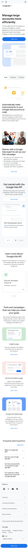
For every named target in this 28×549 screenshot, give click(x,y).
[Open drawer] (2, 2)
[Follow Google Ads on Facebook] (17, 489)
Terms (10, 532)
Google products (18, 530)
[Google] (5, 527)
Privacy (4, 532)
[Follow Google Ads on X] (8, 489)
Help (6, 536)
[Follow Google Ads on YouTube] (13, 489)
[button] (14, 451)
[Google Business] (6, 2)
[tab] (6, 77)
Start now (14, 546)
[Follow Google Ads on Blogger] (4, 489)
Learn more (14, 354)
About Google (6, 530)
